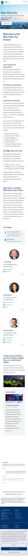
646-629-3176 (8, 305)
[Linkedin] (9, 272)
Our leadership (17, 514)
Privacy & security (4, 527)
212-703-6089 (8, 338)
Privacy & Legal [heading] (4, 525)
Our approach (17, 516)
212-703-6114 (8, 302)
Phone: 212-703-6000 (5, 518)
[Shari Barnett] (22, 309)
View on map (3, 516)
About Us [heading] (17, 510)
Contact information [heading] (5, 510)
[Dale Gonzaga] (22, 345)
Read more (8, 431)
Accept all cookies (14, 549)
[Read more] (4, 468)
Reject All (14, 545)
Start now (16, 527)
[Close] (25, 530)
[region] (14, 542)
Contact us (16, 207)
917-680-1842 (8, 340)
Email (6, 271)
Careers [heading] (16, 525)
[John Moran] (22, 274)
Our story (16, 512)
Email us (2, 519)
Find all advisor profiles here (13, 241)
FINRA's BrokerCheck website (13, 494)
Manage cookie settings (14, 552)
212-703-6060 (8, 269)
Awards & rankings (18, 518)
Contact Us (6, 23)
